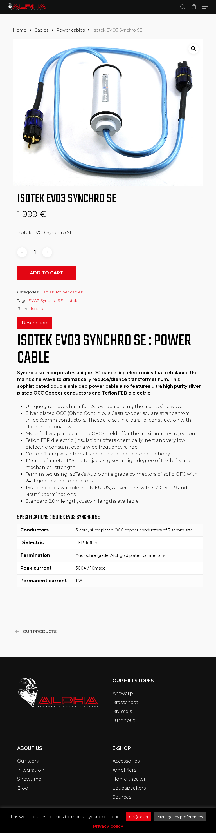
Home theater (129, 779)
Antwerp (122, 693)
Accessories (126, 761)
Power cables (70, 30)
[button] (205, 7)
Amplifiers (124, 770)
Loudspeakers (129, 788)
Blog (22, 788)
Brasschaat (125, 702)
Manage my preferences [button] (180, 816)
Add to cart (46, 273)
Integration (30, 770)
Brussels (122, 711)
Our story (28, 761)
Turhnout (123, 720)
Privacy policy (108, 826)
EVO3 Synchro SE (45, 300)
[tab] (34, 323)
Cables (41, 30)
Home (19, 30)
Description (34, 322)
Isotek (71, 300)
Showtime (29, 779)
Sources (121, 797)
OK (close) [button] (138, 816)
